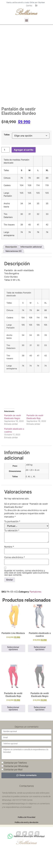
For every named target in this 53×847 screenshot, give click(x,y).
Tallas (7, 135)
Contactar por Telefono (15, 762)
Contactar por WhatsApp (16, 766)
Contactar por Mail (13, 769)
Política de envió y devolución (26, 822)
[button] (26, 20)
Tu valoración (11, 530)
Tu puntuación (12, 521)
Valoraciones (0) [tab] (13, 251)
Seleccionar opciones (13, 648)
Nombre (9, 547)
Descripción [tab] (11, 247)
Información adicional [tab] (31, 247)
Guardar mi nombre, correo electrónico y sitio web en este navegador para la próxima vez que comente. (26, 572)
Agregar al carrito (23, 149)
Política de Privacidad (26, 817)
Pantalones (35, 591)
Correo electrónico (14, 557)
